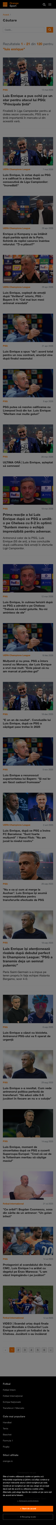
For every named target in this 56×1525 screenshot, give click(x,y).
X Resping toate (28, 1516)
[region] (28, 1496)
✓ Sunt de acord (28, 1508)
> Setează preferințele (28, 1500)
